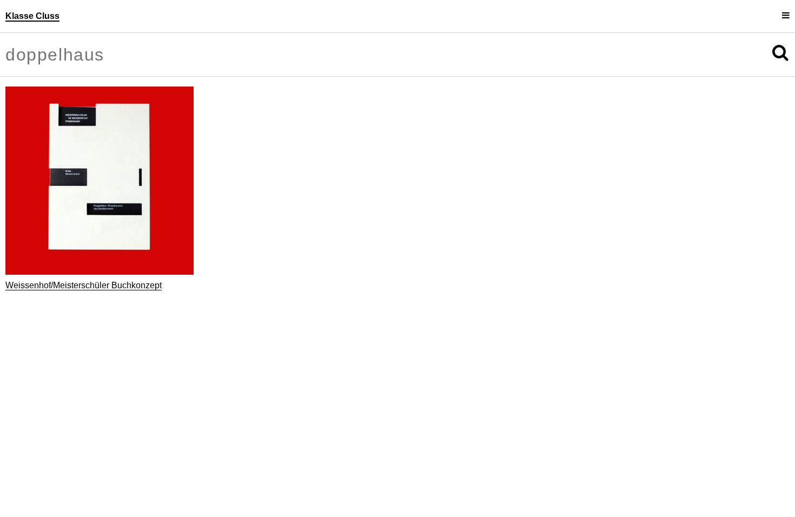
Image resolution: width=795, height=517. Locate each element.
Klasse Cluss (32, 16)
